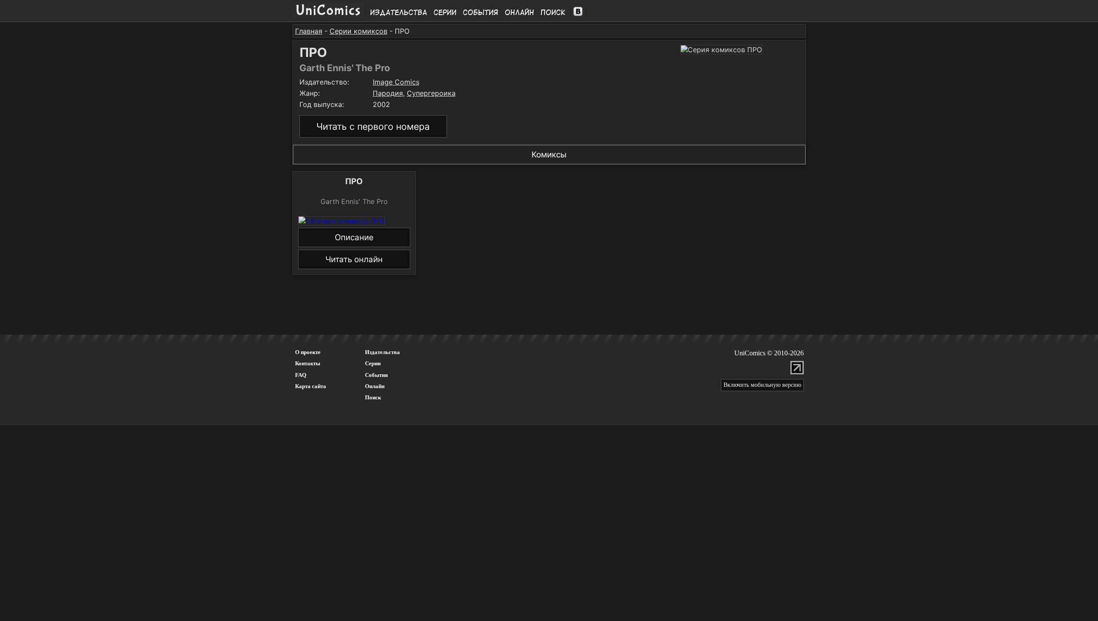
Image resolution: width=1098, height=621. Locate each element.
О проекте (308, 352)
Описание (354, 237)
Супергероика (431, 93)
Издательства (398, 12)
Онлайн (519, 12)
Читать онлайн (354, 259)
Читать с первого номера (373, 126)
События (480, 12)
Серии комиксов (358, 31)
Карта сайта (310, 386)
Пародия (388, 93)
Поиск (553, 12)
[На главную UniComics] (328, 16)
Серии (445, 12)
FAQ (300, 375)
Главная (308, 31)
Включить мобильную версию (762, 385)
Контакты (307, 363)
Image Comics (396, 82)
